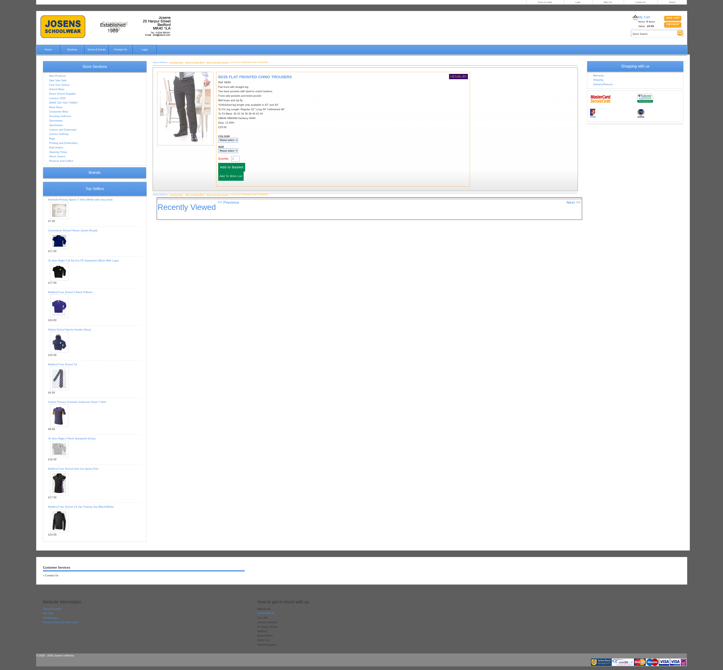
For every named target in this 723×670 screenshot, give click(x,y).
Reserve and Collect (61, 160)
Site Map (48, 613)
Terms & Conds (545, 2)
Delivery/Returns (603, 84)
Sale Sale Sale (57, 80)
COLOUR (224, 136)
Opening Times (58, 151)
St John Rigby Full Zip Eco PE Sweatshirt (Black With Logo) (83, 260)
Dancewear (56, 120)
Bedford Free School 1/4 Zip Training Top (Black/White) (81, 506)
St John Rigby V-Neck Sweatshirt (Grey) (72, 438)
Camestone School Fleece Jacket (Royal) (73, 230)
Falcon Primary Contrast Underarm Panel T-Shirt (77, 401)
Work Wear (56, 107)
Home (48, 49)
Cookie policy (51, 617)
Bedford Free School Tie (62, 364)
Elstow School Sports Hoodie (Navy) (69, 329)
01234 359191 (266, 613)
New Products (57, 75)
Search (672, 2)
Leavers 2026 (57, 98)
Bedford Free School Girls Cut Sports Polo (73, 468)
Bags (52, 138)
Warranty (598, 75)
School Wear (56, 89)
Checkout (673, 24)
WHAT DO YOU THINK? (63, 102)
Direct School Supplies (62, 93)
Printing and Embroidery (63, 142)
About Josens (57, 156)
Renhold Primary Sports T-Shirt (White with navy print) (80, 199)
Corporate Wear (58, 111)
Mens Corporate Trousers (218, 62)
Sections (72, 49)
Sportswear (56, 125)
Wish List (608, 2)
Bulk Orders (56, 147)
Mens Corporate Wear (194, 62)
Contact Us (640, 2)
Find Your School (59, 84)
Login (577, 2)
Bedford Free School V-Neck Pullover (70, 292)
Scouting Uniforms (60, 116)
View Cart (673, 18)
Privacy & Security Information (61, 622)
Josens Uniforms (160, 62)
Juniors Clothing (58, 133)
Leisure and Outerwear (63, 129)
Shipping (598, 79)
